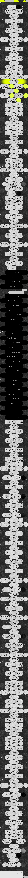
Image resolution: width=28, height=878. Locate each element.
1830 (7, 841)
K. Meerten (11, 301)
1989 (9, 198)
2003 (18, 151)
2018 (18, 105)
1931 (18, 524)
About (26, 876)
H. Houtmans (11, 357)
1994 (18, 179)
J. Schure (16, 380)
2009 (18, 133)
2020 (11, 100)
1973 (18, 245)
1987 (14, 203)
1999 (14, 165)
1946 (16, 478)
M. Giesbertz (16, 282)
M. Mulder (16, 305)
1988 (18, 198)
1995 (9, 179)
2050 (11, 7)
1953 (9, 459)
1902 (4, 618)
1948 (14, 473)
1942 (14, 492)
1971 (9, 254)
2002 (14, 156)
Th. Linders (16, 408)
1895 (16, 636)
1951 (14, 464)
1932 (4, 524)
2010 (9, 133)
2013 (9, 123)
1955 (18, 450)
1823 (11, 865)
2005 (14, 147)
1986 (9, 207)
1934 (16, 515)
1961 (18, 431)
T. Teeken (16, 370)
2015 (18, 114)
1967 (18, 263)
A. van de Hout (16, 398)
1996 (14, 175)
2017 (14, 109)
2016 (9, 114)
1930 (14, 529)
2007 (9, 142)
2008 (14, 137)
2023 (9, 91)
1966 (11, 268)
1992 (9, 189)
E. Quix (16, 417)
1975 (14, 240)
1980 (4, 226)
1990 (11, 193)
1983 (9, 217)
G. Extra (11, 366)
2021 (18, 95)
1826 (16, 851)
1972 (14, 249)
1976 (18, 235)
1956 (9, 450)
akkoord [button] (18, 869)
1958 (18, 440)
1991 (18, 189)
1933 (14, 520)
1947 (7, 478)
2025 (4, 86)
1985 (18, 207)
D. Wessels (11, 286)
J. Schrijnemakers (16, 343)
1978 (14, 231)
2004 (4, 151)
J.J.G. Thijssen (16, 315)
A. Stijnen (12, 347)
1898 (16, 627)
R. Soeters (16, 272)
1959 (9, 440)
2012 (18, 123)
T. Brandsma (12, 412)
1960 (14, 436)
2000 (18, 161)
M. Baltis (11, 310)
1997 (18, 170)
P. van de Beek (12, 375)
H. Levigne (16, 324)
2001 (9, 161)
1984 (14, 212)
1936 (14, 510)
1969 (14, 259)
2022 (4, 95)
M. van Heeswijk (11, 338)
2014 (14, 119)
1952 (18, 459)
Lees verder (13, 874)
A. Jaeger (12, 384)
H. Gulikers (16, 296)
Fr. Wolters (11, 319)
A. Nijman (12, 394)
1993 (11, 184)
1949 (18, 468)
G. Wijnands (16, 333)
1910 (16, 590)
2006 (18, 142)
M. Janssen (11, 403)
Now (16, 1)
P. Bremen (11, 329)
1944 (9, 487)
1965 (9, 422)
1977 (9, 235)
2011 (14, 128)
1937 (18, 506)
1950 (4, 468)
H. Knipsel (16, 389)
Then (2, 1)
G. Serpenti (11, 277)
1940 (16, 496)
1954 (14, 454)
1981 (14, 221)
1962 (9, 431)
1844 (16, 795)
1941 (7, 496)
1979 (18, 226)
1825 (11, 855)
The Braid (9, 1)
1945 (14, 482)
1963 (14, 426)
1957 (14, 445)
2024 (18, 86)
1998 (4, 170)
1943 (18, 487)
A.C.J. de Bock (16, 352)
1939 (14, 501)
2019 (9, 105)
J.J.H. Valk (16, 361)
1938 (9, 506)
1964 (18, 422)
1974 (4, 245)
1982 (18, 217)
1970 (18, 254)
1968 (9, 263)
